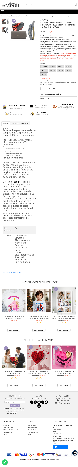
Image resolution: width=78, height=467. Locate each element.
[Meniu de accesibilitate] (75, 453)
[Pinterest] (35, 402)
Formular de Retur (33, 432)
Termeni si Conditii (8, 427)
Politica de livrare (7, 432)
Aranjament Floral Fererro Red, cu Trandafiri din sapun (14, 372)
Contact (5, 434)
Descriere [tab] (5, 123)
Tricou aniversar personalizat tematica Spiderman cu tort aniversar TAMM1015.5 (39, 317)
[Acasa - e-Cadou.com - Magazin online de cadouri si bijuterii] (10, 4)
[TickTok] (46, 402)
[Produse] (3, 11)
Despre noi (6, 425)
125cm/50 (52, 71)
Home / (3, 16)
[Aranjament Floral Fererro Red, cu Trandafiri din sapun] (13, 357)
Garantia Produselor (33, 430)
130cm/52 (60, 71)
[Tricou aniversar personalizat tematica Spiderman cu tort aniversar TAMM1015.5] (39, 300)
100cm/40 (44, 67)
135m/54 (68, 71)
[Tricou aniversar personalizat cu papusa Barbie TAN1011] (13, 300)
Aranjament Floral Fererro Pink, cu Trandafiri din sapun (64, 372)
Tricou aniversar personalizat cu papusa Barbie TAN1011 (14, 317)
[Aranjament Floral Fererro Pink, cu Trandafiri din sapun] (64, 357)
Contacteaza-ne (62, 447)
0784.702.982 (64, 400)
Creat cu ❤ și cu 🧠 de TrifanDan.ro (29, 459)
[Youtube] (39, 402)
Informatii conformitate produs (12, 272)
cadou (47, 53)
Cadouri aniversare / (13, 16)
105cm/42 (52, 67)
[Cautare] (75, 4)
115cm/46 (68, 67)
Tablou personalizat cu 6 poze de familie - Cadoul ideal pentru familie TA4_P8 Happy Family (64, 317)
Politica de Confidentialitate (11, 412)
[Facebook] (31, 402)
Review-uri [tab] (25, 123)
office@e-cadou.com (64, 403)
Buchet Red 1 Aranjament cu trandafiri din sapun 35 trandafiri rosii (39, 372)
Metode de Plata (32, 425)
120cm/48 (44, 71)
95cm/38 (43, 75)
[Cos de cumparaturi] (75, 11)
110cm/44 (60, 67)
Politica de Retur (32, 427)
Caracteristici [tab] (15, 123)
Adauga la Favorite (47, 99)
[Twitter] (42, 402)
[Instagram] (39, 406)
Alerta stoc (51, 89)
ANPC (29, 434)
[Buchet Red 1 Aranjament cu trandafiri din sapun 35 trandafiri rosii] (39, 357)
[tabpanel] (24, 30)
